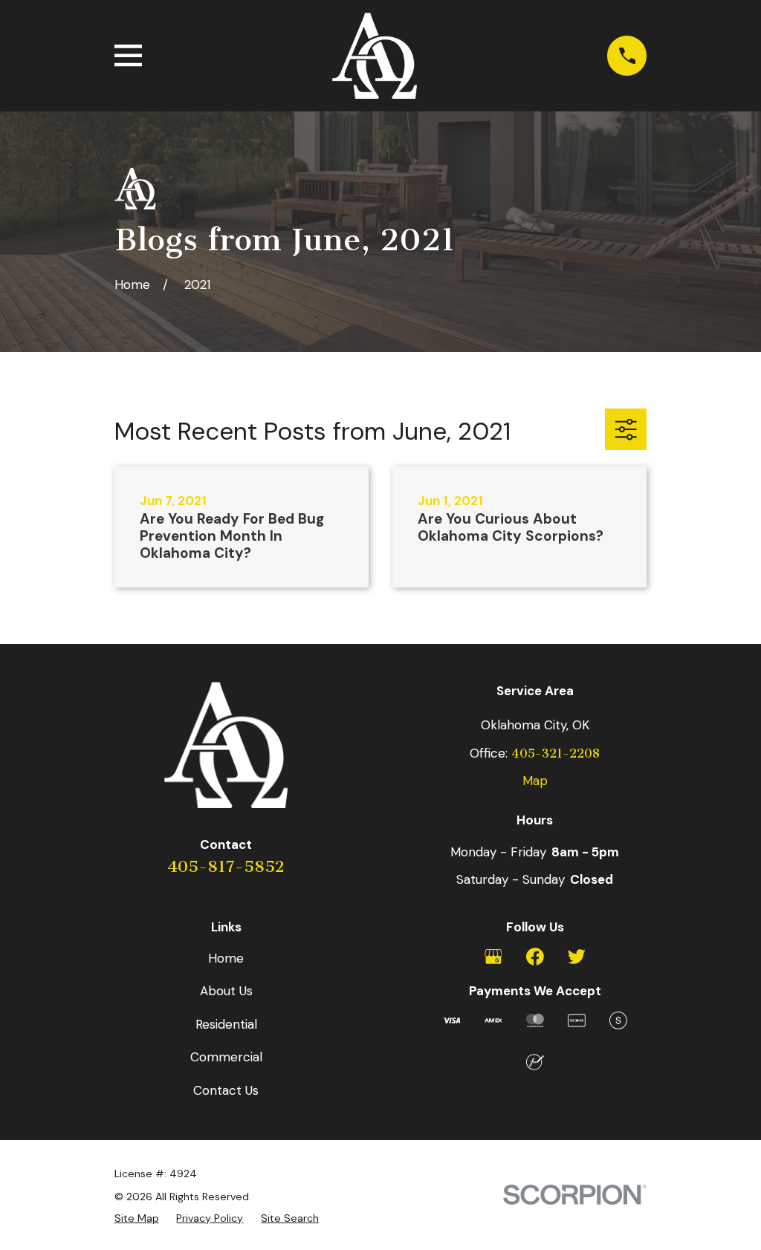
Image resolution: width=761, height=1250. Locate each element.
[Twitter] (577, 957)
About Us (226, 991)
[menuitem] (136, 1218)
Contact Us (226, 1090)
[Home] (374, 56)
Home (226, 958)
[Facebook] (535, 957)
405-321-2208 (555, 753)
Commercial (226, 1057)
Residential (226, 1024)
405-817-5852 (226, 866)
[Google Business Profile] (493, 957)
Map (535, 780)
